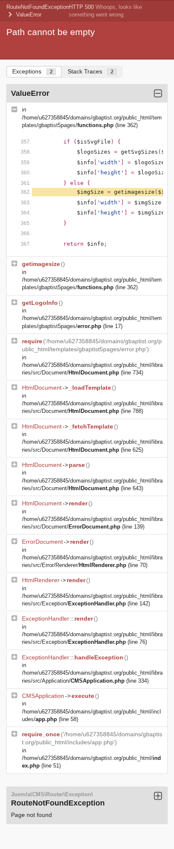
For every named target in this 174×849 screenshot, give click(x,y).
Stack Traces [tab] (91, 71)
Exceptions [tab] (32, 71)
